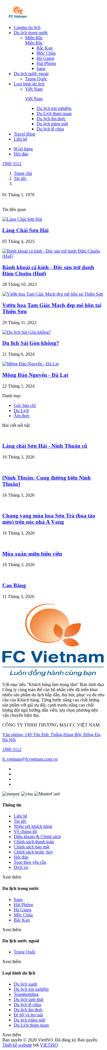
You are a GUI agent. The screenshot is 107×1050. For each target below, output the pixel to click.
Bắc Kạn (45, 48)
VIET (49, 1045)
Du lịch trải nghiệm (54, 108)
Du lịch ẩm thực (51, 118)
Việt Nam (34, 89)
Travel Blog (24, 134)
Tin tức (20, 821)
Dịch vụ (21, 867)
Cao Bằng (14, 585)
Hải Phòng (46, 63)
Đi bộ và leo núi (28, 1014)
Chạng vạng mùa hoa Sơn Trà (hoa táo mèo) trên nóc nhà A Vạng (48, 519)
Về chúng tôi (25, 831)
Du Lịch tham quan (54, 113)
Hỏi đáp (21, 154)
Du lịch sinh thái (28, 999)
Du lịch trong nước (31, 32)
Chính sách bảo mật (31, 846)
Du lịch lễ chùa (50, 128)
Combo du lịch (27, 27)
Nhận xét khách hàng (33, 826)
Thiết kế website (17, 1045)
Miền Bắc (34, 37)
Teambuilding (26, 994)
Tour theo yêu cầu (30, 862)
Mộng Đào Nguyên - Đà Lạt (35, 375)
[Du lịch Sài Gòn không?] (26, 332)
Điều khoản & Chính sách (37, 836)
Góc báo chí (25, 405)
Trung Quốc (36, 78)
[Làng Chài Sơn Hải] (22, 219)
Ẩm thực (22, 415)
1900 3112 (11, 163)
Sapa (41, 68)
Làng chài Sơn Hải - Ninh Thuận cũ (44, 446)
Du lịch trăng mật (52, 123)
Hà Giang (45, 58)
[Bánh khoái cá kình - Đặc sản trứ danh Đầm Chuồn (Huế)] (53, 256)
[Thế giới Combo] (17, 17)
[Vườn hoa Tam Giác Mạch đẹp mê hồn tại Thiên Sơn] (52, 294)
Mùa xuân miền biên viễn (32, 554)
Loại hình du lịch (29, 83)
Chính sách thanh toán (34, 841)
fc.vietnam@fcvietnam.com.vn (30, 759)
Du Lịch (21, 410)
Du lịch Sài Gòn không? (30, 343)
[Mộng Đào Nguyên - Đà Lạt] (30, 363)
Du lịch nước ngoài (31, 73)
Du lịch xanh (25, 984)
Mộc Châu (46, 53)
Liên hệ (20, 139)
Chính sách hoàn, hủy (33, 852)
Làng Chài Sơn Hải (25, 230)
